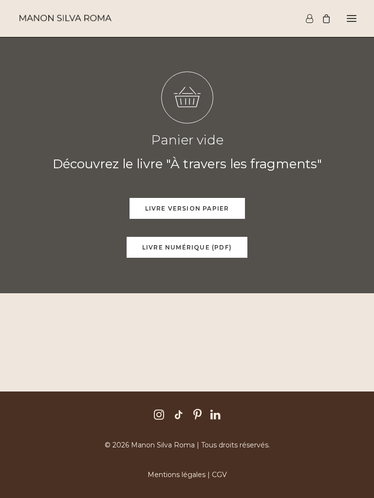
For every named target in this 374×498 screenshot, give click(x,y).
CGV (219, 474)
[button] (351, 18)
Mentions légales (177, 474)
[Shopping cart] (322, 18)
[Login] (305, 18)
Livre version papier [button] (187, 208)
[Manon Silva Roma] (65, 18)
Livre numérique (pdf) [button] (187, 247)
